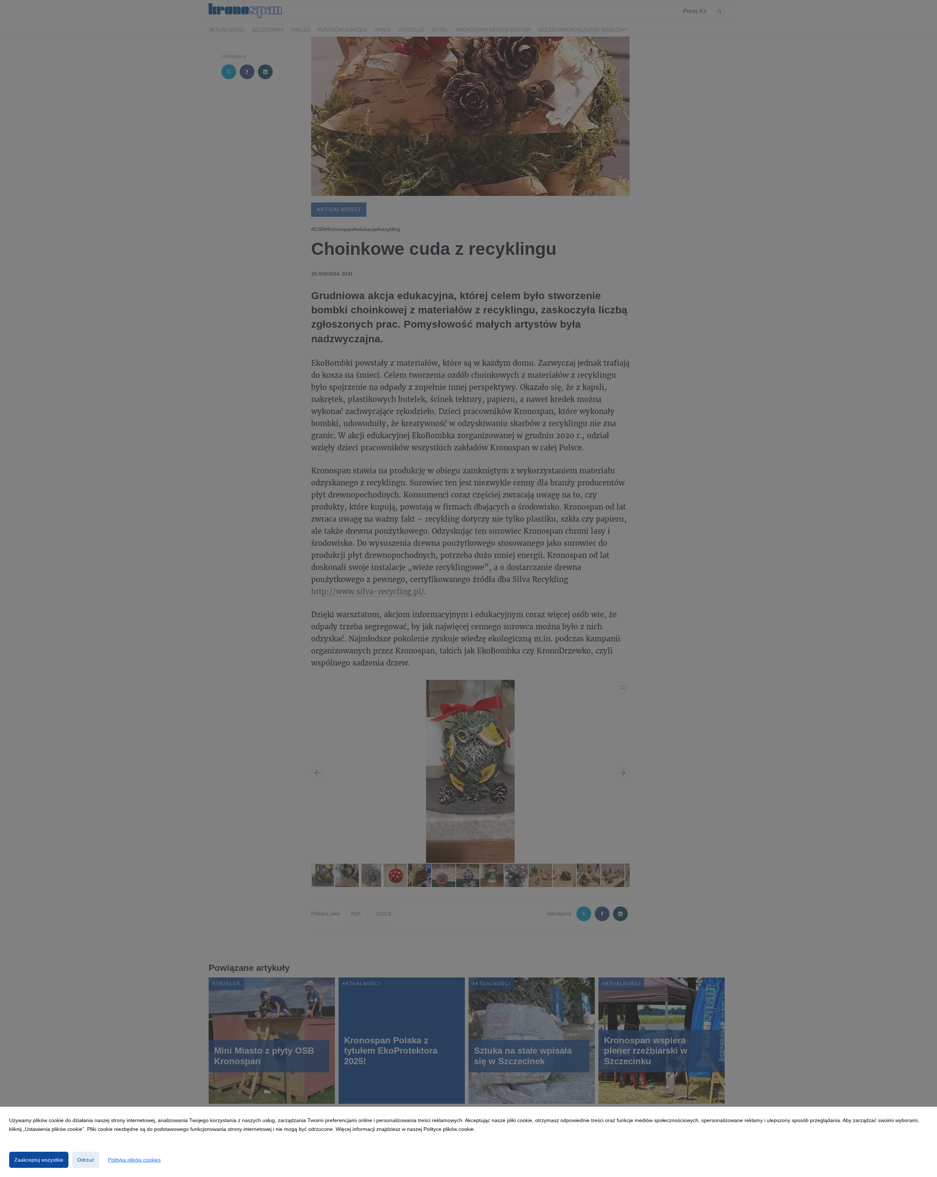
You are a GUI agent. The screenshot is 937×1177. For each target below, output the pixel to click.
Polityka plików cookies (134, 1160)
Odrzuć (85, 1160)
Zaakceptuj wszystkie (38, 1160)
